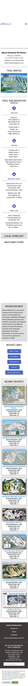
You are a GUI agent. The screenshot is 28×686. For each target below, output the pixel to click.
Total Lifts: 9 (14, 474)
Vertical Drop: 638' (14, 441)
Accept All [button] (15, 682)
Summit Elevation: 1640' (14, 410)
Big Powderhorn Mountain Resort (14, 407)
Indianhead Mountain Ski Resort (14, 466)
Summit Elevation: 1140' (14, 524)
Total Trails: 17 (14, 615)
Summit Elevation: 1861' (14, 611)
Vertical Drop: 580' (14, 584)
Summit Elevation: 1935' (14, 439)
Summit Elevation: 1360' (14, 582)
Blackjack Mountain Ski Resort (14, 438)
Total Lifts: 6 (14, 445)
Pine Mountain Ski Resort (14, 551)
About (14, 632)
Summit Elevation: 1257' (14, 498)
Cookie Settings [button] (6, 682)
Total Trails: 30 (14, 472)
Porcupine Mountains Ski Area (14, 581)
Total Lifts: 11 (14, 616)
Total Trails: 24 (14, 443)
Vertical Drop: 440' (14, 526)
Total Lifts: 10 (14, 415)
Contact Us (14, 628)
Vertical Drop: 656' (14, 470)
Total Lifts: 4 (14, 503)
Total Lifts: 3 (14, 530)
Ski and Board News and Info (14, 638)
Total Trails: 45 (14, 413)
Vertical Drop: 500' (14, 554)
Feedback (14, 635)
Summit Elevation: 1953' (14, 468)
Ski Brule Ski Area (14, 609)
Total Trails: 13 (14, 586)
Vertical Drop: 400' (14, 412)
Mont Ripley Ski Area (14, 523)
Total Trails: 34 (14, 556)
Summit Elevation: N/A (14, 553)
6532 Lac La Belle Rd (14, 55)
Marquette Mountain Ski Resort (14, 496)
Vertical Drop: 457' (14, 500)
